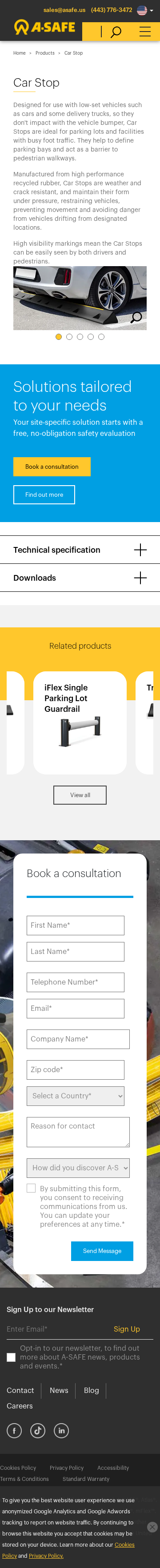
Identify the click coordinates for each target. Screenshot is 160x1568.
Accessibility (113, 1468)
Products (45, 53)
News (59, 1390)
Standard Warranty (86, 1479)
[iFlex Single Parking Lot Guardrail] (80, 722)
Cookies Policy (18, 1468)
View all (80, 795)
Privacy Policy (67, 1468)
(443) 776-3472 (111, 10)
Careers (20, 1406)
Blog (91, 1390)
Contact (20, 1390)
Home (19, 53)
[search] (111, 31)
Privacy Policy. (46, 1556)
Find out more (44, 495)
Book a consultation (52, 467)
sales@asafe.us (64, 10)
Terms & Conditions (24, 1479)
